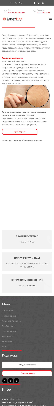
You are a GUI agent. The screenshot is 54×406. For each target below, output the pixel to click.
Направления (9, 316)
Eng (20, 3)
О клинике (7, 310)
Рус (16, 3)
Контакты (7, 341)
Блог (4, 346)
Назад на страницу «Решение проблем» (22, 140)
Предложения (9, 331)
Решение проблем (11, 321)
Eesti (12, 3)
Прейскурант (20, 132)
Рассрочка (7, 336)
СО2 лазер (21, 61)
